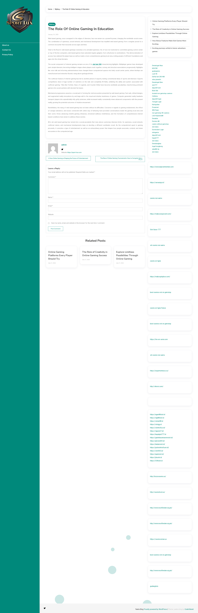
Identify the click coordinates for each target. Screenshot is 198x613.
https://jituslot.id (156, 457)
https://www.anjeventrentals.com (162, 167)
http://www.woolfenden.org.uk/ (161, 508)
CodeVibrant (189, 609)
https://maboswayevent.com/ (160, 214)
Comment (52, 177)
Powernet (155, 107)
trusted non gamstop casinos (162, 93)
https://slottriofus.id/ (157, 428)
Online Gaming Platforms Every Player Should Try (60, 255)
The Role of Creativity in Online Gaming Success (170, 29)
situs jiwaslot (156, 79)
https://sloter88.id (156, 421)
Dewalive (155, 118)
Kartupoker (156, 104)
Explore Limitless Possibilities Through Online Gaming (127, 255)
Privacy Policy (7, 55)
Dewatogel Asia (157, 65)
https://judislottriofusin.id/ (159, 448)
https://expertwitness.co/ (159, 371)
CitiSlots (155, 96)
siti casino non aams (157, 245)
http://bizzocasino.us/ (158, 476)
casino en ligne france (158, 308)
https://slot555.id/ (156, 451)
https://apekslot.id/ (157, 454)
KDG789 (154, 68)
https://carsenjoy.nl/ (157, 182)
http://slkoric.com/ (156, 386)
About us (5, 45)
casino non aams (156, 198)
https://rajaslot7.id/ (157, 431)
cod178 (154, 74)
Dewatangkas (156, 143)
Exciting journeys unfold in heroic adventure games (169, 50)
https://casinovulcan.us (158, 539)
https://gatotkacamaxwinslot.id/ (161, 438)
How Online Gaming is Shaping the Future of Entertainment (69, 158)
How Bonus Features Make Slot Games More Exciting (169, 42)
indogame (155, 132)
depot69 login (156, 99)
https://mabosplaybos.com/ (160, 277)
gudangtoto (156, 71)
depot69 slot (156, 88)
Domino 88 (155, 121)
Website (51, 214)
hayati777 (155, 138)
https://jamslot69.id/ (157, 441)
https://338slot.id (156, 461)
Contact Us (6, 50)
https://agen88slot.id (157, 414)
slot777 (154, 85)
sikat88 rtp (155, 149)
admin (64, 145)
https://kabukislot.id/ (157, 444)
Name (50, 197)
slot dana (155, 127)
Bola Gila (155, 91)
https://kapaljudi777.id (158, 434)
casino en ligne (155, 261)
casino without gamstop (160, 124)
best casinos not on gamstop (160, 292)
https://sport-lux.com (74, 152)
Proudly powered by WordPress (155, 609)
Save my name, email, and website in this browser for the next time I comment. (78, 223)
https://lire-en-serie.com (159, 339)
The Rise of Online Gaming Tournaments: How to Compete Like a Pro (121, 158)
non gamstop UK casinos (160, 113)
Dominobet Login (158, 130)
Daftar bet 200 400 (158, 77)
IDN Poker (155, 110)
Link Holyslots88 (157, 116)
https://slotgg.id (156, 424)
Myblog (51, 24)
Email (50, 206)
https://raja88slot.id (157, 418)
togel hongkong (157, 146)
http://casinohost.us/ (157, 492)
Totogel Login (156, 102)
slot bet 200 (97, 64)
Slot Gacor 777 (155, 230)
